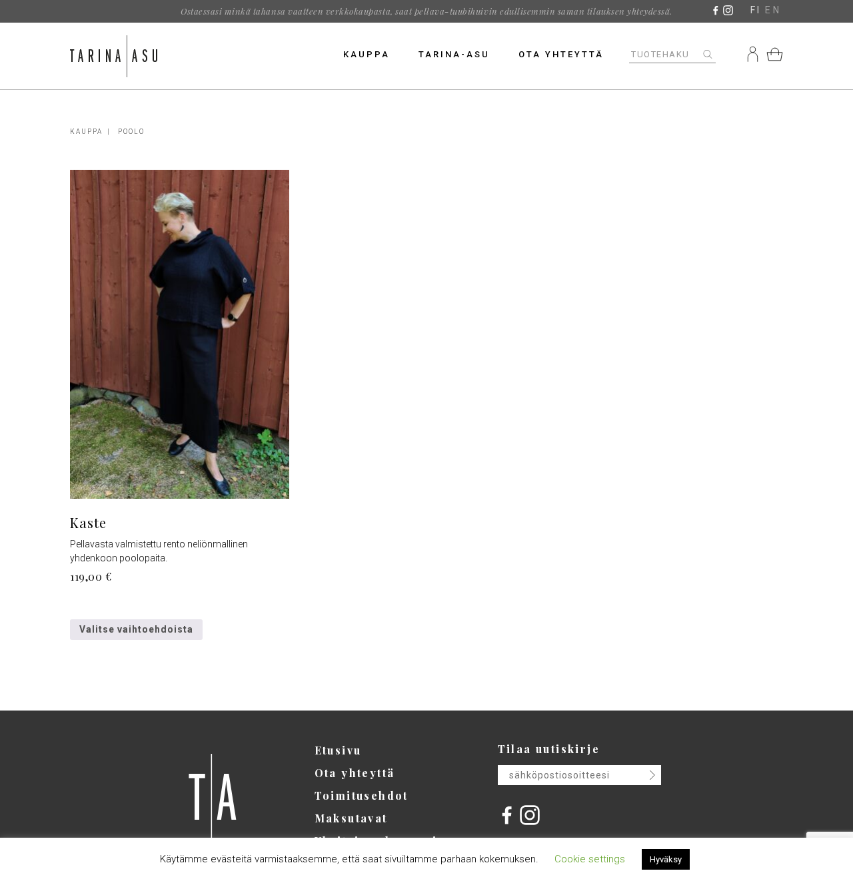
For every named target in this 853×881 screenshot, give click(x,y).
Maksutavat (351, 818)
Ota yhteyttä (561, 54)
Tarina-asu (454, 54)
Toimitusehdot (362, 795)
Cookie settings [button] (589, 859)
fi (756, 10)
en (773, 10)
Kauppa (366, 54)
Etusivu (338, 750)
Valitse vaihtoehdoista (136, 629)
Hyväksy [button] (666, 859)
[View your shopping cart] (774, 54)
